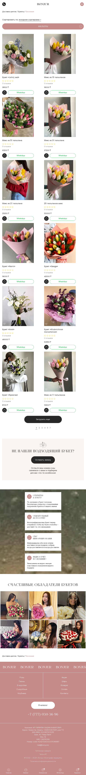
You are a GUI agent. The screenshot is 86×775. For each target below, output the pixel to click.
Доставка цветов (9, 11)
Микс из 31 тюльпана (54, 140)
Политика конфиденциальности (43, 761)
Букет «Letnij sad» (10, 77)
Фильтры (43, 26)
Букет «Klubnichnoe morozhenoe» (53, 330)
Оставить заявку (43, 460)
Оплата (64, 689)
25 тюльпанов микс (53, 203)
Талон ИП (43, 754)
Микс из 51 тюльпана (12, 140)
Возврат (64, 685)
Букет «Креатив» (10, 395)
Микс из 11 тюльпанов (54, 395)
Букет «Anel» (8, 329)
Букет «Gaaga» (51, 266)
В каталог (43, 705)
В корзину (4, 92)
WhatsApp (21, 92)
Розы (21, 677)
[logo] (43, 4)
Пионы (22, 681)
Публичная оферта (43, 751)
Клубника (22, 693)
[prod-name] (18, 54)
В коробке (22, 685)
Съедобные (21, 689)
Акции (64, 677)
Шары (64, 681)
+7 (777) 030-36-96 (4, 4)
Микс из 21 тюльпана (12, 203)
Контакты (64, 693)
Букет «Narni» (8, 266)
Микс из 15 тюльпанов (54, 77)
